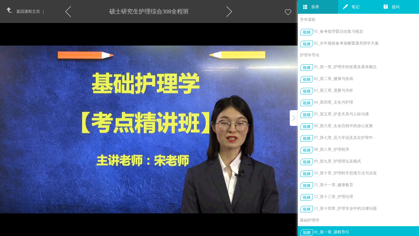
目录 (315, 7)
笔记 (355, 7)
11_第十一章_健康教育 (333, 185)
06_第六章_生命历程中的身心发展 (343, 126)
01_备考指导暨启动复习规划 (338, 31)
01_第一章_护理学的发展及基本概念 (345, 67)
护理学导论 (309, 55)
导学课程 (308, 19)
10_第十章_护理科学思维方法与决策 (345, 173)
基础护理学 (309, 220)
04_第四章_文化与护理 (333, 102)
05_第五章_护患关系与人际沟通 (341, 114)
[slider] (165, 231)
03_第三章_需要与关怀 (333, 90)
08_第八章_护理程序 (331, 149)
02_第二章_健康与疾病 (333, 78)
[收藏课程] (288, 12)
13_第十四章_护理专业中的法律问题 (345, 208)
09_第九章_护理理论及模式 (337, 161)
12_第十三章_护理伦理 (333, 196)
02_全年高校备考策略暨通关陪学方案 (346, 43)
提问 (396, 7)
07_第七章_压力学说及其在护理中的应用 (346, 137)
